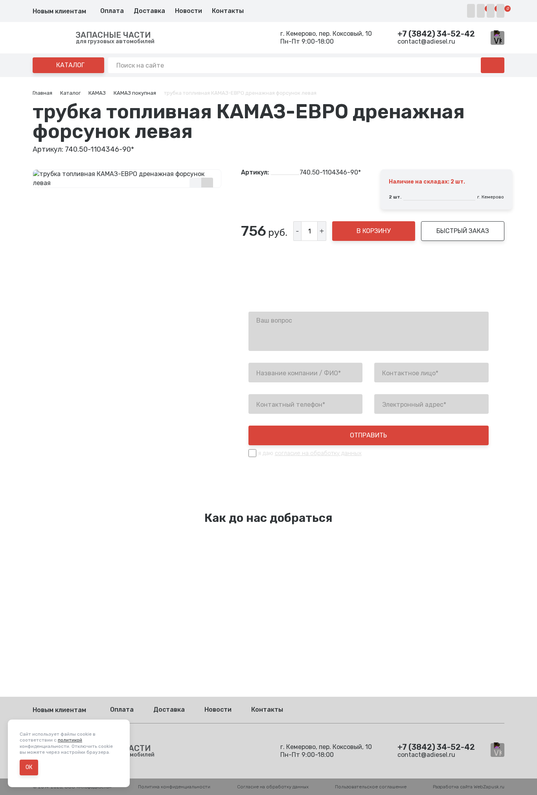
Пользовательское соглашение (370, 786)
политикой (70, 740)
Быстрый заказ (462, 231)
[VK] (497, 38)
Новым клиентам (59, 11)
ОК (29, 767)
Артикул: (255, 172)
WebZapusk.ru (489, 786)
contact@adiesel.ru (426, 41)
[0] (481, 11)
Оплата (112, 11)
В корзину (373, 231)
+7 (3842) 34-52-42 (436, 34)
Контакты (228, 11)
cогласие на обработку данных (318, 453)
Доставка (149, 11)
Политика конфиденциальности (174, 786)
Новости (188, 11)
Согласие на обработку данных (273, 786)
